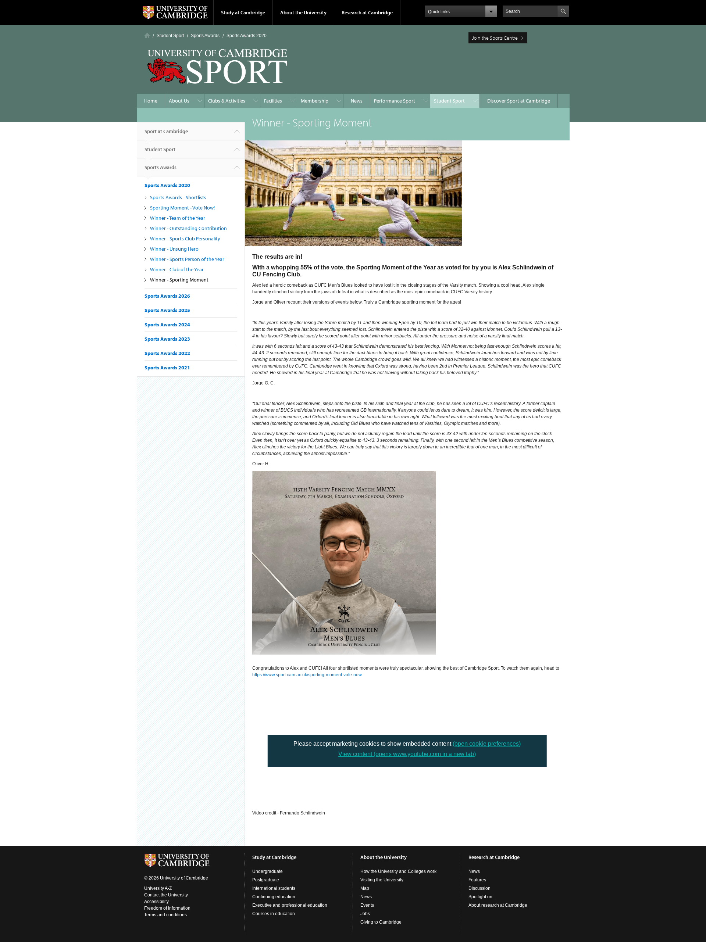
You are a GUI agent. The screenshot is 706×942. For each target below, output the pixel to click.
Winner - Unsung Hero (174, 249)
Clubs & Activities (226, 100)
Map (364, 888)
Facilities (273, 100)
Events (367, 905)
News (357, 100)
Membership (314, 100)
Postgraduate (265, 879)
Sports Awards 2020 (247, 35)
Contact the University (166, 895)
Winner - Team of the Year (177, 218)
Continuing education (273, 896)
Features (477, 879)
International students (273, 888)
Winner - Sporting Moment (179, 279)
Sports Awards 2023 (167, 339)
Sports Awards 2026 (167, 296)
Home (147, 35)
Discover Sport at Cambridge (518, 100)
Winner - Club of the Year (177, 269)
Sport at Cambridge (166, 131)
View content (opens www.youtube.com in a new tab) (407, 754)
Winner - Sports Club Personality (185, 238)
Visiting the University (381, 879)
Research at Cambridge (367, 12)
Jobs (365, 913)
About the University (303, 12)
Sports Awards (205, 35)
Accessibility (156, 901)
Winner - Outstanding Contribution (188, 228)
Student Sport (170, 35)
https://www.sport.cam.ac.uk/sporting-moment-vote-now (307, 674)
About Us (179, 100)
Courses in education (273, 913)
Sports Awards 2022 (167, 353)
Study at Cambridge (243, 12)
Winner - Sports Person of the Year (187, 259)
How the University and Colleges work (398, 871)
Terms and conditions (165, 914)
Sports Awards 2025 (167, 310)
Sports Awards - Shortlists (178, 197)
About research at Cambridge (497, 905)
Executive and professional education (289, 905)
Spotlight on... (482, 896)
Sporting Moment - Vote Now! (182, 207)
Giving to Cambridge (381, 922)
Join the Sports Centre (495, 38)
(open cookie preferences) (487, 744)
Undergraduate (267, 871)
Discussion (479, 888)
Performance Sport (394, 100)
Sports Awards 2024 (167, 324)
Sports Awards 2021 (167, 367)
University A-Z (158, 888)
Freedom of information (167, 908)
